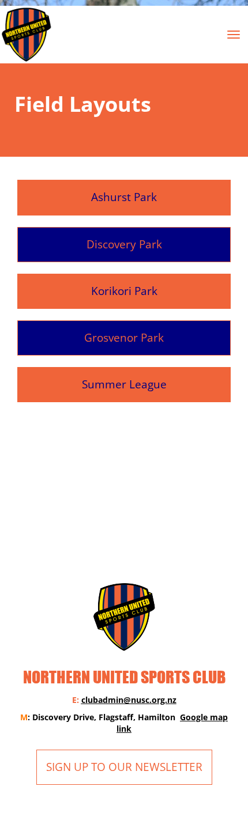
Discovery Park (124, 244)
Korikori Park (124, 290)
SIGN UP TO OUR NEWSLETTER (124, 766)
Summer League (124, 384)
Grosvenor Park (124, 337)
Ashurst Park (124, 197)
